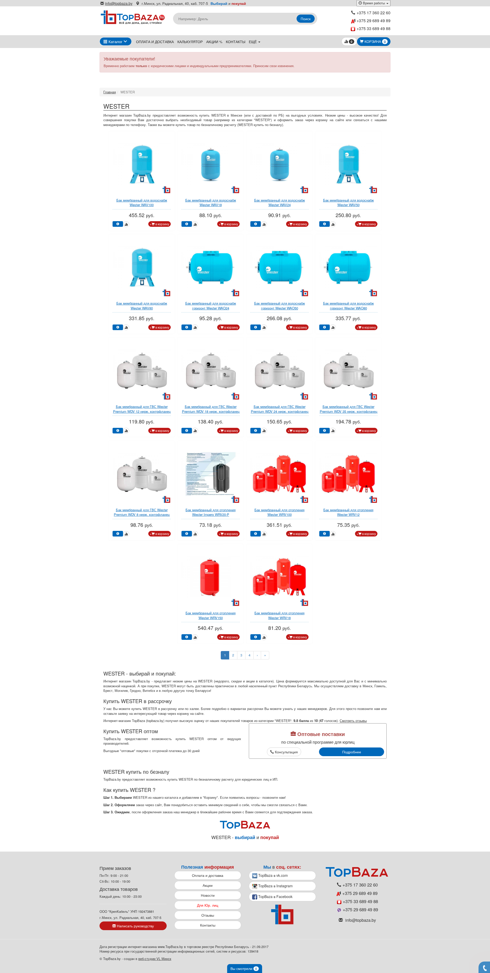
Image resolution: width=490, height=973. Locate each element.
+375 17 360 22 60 (373, 13)
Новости (208, 895)
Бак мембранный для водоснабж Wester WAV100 (141, 202)
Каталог (114, 41)
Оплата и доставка (155, 41)
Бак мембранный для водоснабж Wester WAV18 (210, 202)
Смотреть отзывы (353, 720)
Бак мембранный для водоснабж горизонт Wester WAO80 (348, 305)
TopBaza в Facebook (274, 896)
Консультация (286, 751)
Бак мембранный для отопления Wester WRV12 (348, 512)
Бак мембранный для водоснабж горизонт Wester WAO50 (279, 305)
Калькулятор (190, 41)
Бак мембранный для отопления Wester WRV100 (279, 512)
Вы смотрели (243, 968)
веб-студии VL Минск (154, 958)
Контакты (235, 41)
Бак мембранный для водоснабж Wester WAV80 (141, 305)
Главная (109, 92)
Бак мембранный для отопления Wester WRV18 (279, 615)
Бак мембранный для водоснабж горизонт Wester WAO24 (210, 305)
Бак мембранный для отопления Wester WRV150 (211, 615)
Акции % (214, 41)
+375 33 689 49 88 (373, 28)
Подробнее (351, 751)
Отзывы (207, 915)
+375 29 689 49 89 (373, 20)
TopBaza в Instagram (275, 885)
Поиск (306, 18)
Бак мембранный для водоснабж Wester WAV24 (279, 202)
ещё (253, 41)
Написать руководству (135, 925)
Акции (208, 885)
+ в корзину (159, 224)
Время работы (374, 3)
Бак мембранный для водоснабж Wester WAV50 (348, 202)
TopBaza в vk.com (272, 875)
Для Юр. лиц (207, 905)
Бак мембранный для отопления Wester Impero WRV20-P (211, 512)
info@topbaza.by (118, 3)
